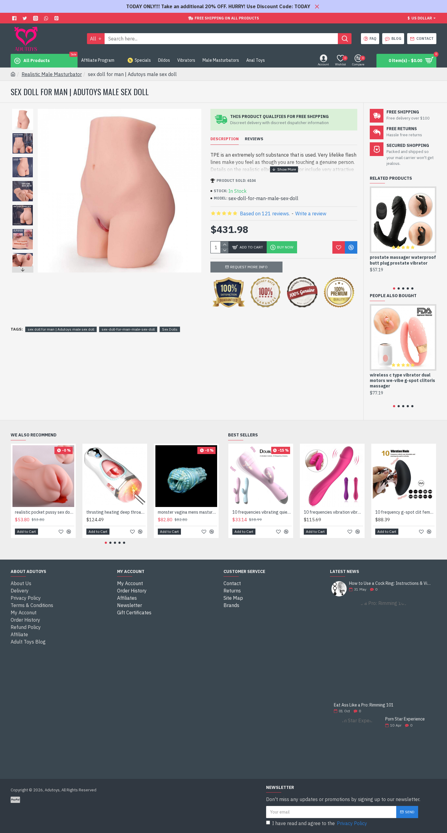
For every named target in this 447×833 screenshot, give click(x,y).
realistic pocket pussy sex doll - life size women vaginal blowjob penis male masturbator (44, 512)
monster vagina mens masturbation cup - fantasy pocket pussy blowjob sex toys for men (187, 512)
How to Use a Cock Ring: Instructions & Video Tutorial (390, 583)
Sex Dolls (170, 329)
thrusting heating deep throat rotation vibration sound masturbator (116, 512)
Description (224, 139)
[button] (22, 110)
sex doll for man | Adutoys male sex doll (61, 329)
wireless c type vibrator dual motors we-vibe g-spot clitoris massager (402, 380)
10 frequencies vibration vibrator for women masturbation (333, 512)
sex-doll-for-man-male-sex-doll (128, 329)
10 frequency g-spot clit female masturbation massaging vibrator (405, 512)
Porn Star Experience (405, 719)
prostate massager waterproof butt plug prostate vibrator (403, 260)
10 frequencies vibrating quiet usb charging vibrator (262, 512)
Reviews (254, 139)
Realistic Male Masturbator (52, 74)
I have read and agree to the (319, 823)
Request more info (249, 267)
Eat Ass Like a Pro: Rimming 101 (363, 705)
